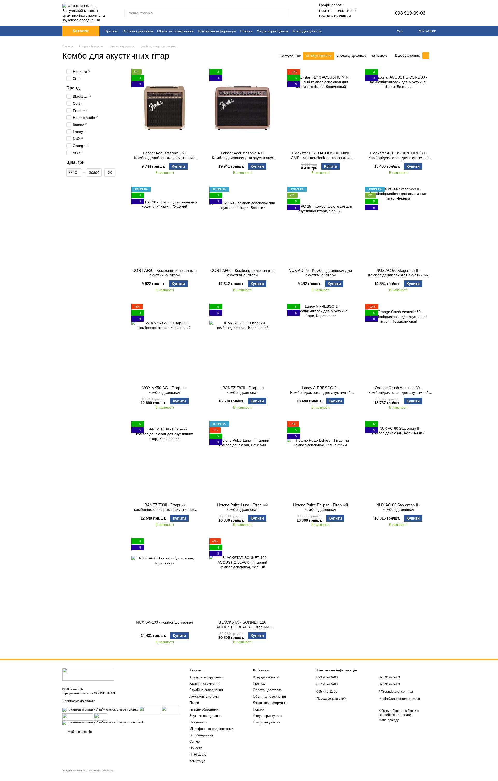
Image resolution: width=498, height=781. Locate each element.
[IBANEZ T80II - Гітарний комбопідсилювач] (242, 343)
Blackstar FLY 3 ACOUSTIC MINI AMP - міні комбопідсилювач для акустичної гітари (320, 158)
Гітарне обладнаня (203, 709)
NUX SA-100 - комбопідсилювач (164, 622)
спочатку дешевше (351, 56)
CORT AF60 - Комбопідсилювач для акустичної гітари (242, 272)
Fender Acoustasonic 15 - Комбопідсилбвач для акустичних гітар (164, 158)
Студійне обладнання (206, 690)
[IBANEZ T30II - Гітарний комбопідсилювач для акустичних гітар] (164, 460)
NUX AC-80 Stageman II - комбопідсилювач (398, 507)
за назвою (379, 56)
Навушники (198, 722)
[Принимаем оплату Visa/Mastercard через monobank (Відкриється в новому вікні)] (103, 722)
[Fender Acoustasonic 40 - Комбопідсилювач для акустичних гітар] (242, 108)
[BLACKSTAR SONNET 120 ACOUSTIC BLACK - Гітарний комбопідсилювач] (242, 577)
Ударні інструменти (204, 683)
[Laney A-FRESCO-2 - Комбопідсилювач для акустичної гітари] (320, 343)
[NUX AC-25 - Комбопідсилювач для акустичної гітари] (320, 225)
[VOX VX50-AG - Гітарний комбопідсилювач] (164, 343)
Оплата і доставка (137, 31)
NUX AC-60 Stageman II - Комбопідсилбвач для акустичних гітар (398, 275)
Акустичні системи (204, 696)
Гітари (194, 703)
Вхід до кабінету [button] (266, 677)
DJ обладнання (201, 735)
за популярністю (318, 56)
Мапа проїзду (389, 720)
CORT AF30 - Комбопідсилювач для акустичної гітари (164, 272)
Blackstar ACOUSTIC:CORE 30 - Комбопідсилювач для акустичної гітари (398, 158)
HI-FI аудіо (197, 754)
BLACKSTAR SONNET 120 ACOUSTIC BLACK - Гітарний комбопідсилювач (242, 627)
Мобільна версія (79, 732)
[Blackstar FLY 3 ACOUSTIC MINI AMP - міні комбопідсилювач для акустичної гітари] (320, 108)
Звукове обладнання (205, 716)
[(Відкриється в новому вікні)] (77, 717)
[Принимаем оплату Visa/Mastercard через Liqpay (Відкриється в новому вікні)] (100, 709)
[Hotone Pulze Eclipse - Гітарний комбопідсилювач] (320, 460)
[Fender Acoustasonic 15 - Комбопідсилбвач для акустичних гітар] (164, 108)
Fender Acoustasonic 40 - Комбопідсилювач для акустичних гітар (242, 158)
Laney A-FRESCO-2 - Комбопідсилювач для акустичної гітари (320, 392)
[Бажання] (378, 13)
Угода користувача (272, 31)
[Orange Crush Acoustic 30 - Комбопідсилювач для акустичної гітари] (398, 343)
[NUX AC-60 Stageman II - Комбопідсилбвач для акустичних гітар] (398, 225)
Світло (194, 741)
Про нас (111, 31)
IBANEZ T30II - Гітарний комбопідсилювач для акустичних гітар (164, 509)
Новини (246, 31)
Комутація (197, 761)
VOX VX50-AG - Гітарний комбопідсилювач (164, 390)
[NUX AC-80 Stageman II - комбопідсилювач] (398, 460)
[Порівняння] (365, 13)
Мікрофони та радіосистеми (211, 729)
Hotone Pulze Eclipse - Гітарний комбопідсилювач (320, 507)
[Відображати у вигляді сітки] (425, 55)
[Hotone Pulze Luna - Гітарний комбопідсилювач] (242, 460)
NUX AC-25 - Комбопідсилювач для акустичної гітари (320, 272)
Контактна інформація (217, 31)
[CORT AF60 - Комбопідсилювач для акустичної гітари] (242, 225)
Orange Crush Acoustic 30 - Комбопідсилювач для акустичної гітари (398, 392)
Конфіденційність (307, 31)
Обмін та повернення (175, 31)
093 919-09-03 (410, 13)
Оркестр (195, 748)
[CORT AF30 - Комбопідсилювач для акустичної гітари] (164, 225)
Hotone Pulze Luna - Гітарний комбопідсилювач (242, 507)
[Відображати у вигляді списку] (432, 55)
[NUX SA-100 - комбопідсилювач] (164, 577)
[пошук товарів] (285, 13)
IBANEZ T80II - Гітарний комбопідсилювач (243, 390)
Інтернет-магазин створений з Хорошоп (88, 770)
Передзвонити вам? (331, 698)
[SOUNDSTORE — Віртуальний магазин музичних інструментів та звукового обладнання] (88, 674)
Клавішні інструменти (206, 677)
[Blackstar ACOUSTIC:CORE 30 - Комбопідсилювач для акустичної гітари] (398, 108)
